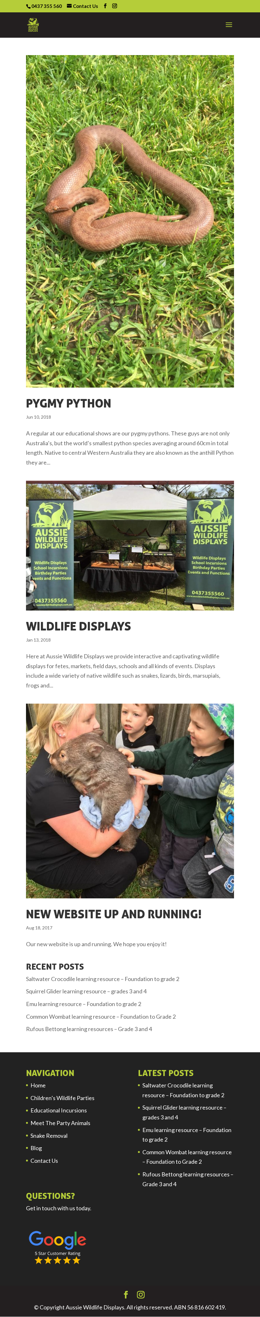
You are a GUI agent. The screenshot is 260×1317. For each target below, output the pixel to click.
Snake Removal (49, 1135)
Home (38, 1085)
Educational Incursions (58, 1110)
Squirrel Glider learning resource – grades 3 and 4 (86, 991)
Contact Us (44, 1160)
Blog (36, 1147)
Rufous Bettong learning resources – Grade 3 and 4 (89, 1028)
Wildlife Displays (78, 626)
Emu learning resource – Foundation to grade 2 (83, 1003)
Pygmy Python (68, 403)
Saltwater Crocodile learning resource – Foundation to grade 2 (102, 978)
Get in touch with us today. (58, 1208)
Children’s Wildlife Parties (62, 1097)
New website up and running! (114, 914)
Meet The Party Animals (60, 1122)
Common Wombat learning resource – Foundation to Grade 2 (101, 1016)
